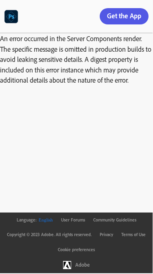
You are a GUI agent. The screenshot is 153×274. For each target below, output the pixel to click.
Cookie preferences (76, 249)
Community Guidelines (114, 220)
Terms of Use (133, 234)
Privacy (106, 234)
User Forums (73, 220)
